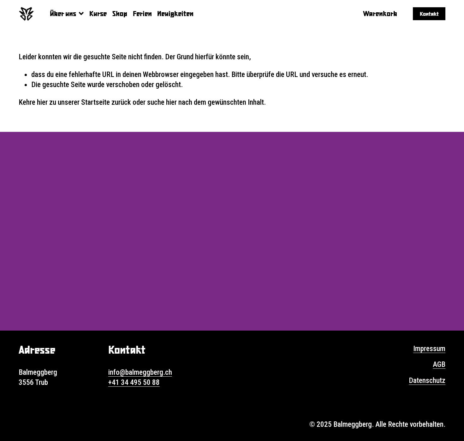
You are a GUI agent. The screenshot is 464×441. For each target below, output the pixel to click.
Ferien (142, 13)
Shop (119, 13)
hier (42, 102)
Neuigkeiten (175, 13)
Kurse (98, 13)
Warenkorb (380, 13)
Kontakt (429, 14)
